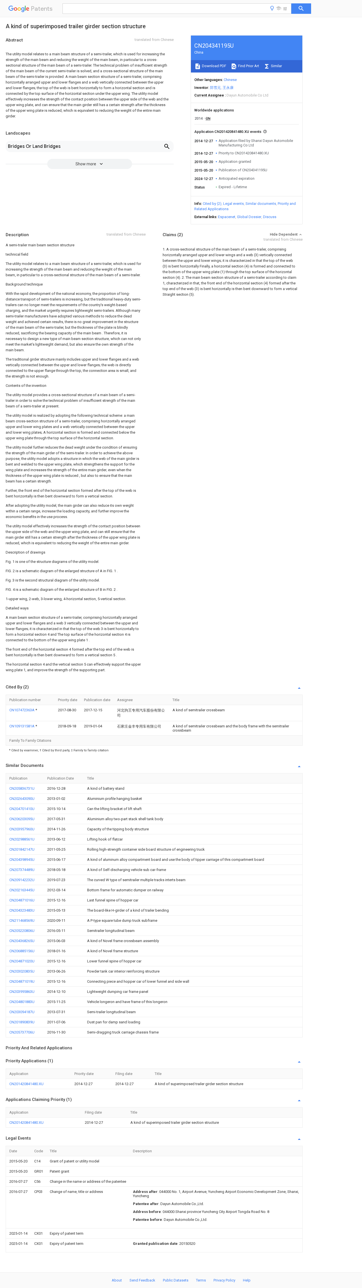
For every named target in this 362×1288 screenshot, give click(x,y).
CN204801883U (22, 1002)
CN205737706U (22, 1032)
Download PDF (213, 66)
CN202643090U (22, 799)
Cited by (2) (212, 203)
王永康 (228, 87)
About (117, 1280)
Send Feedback (142, 1280)
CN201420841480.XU (26, 1084)
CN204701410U (22, 809)
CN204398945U (22, 859)
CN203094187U (22, 1012)
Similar (276, 66)
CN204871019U (22, 981)
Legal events (233, 203)
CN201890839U (22, 1022)
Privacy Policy (224, 1280)
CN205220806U (22, 931)
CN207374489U (22, 870)
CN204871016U (22, 900)
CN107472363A (22, 710)
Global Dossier (249, 217)
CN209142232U (22, 880)
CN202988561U (22, 839)
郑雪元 (215, 87)
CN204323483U (22, 910)
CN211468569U (22, 920)
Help (247, 1280)
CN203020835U (22, 971)
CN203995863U (22, 991)
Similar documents (260, 203)
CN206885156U (22, 951)
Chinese (230, 80)
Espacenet (226, 217)
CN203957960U (22, 829)
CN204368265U (22, 941)
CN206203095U (22, 819)
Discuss (269, 217)
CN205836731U (22, 788)
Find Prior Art (248, 66)
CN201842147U (22, 849)
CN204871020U (22, 961)
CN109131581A (22, 726)
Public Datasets (175, 1280)
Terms (201, 1280)
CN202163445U (22, 890)
